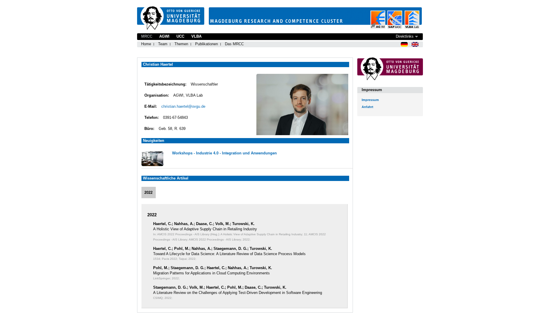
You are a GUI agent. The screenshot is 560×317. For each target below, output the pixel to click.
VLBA (196, 36)
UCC (180, 36)
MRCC (146, 36)
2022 (148, 192)
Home (146, 44)
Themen (181, 44)
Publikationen (206, 44)
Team (162, 44)
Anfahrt (367, 107)
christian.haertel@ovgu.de (183, 106)
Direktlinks (405, 36)
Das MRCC (234, 44)
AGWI (164, 36)
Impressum (370, 100)
